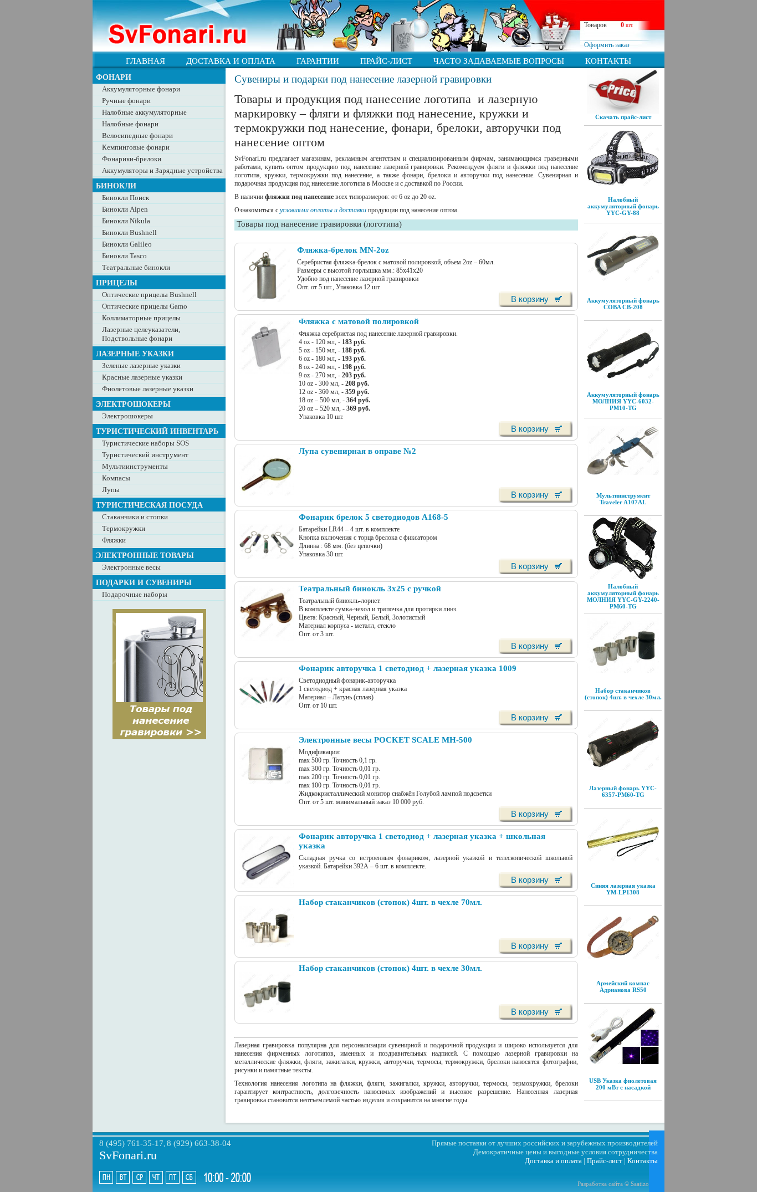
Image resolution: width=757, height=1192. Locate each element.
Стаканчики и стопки (135, 517)
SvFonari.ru (128, 1155)
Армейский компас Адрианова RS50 (622, 986)
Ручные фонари (126, 100)
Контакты (642, 1161)
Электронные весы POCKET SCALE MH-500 (385, 739)
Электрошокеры (127, 416)
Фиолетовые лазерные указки (147, 389)
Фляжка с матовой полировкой (359, 321)
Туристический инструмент (145, 455)
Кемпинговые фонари (136, 147)
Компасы (116, 478)
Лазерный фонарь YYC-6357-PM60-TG (623, 791)
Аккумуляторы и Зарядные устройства (162, 170)
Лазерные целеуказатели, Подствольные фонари (141, 333)
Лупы (111, 489)
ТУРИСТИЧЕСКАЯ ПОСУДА (149, 504)
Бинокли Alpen (125, 209)
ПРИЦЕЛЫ (116, 282)
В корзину (530, 299)
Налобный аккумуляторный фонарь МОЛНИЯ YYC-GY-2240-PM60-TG (623, 596)
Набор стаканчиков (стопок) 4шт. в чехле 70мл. (390, 902)
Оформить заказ (607, 45)
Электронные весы (131, 567)
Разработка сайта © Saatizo (613, 1183)
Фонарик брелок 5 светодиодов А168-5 (373, 517)
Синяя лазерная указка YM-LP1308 (623, 889)
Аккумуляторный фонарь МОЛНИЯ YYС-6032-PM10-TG (623, 401)
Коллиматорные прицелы (141, 318)
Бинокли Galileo (127, 244)
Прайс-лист (604, 1161)
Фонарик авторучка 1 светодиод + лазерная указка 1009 (407, 668)
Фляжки (114, 540)
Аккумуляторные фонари (141, 89)
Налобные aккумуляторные (144, 112)
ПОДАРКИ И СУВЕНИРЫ (144, 582)
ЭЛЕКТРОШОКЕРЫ (133, 404)
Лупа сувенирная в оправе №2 (357, 451)
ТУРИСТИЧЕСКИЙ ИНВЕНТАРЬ (157, 431)
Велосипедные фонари (137, 135)
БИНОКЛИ (116, 185)
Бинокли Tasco (124, 256)
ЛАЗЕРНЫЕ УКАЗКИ (135, 353)
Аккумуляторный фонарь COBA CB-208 (623, 303)
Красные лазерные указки (142, 377)
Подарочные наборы (134, 594)
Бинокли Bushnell (129, 232)
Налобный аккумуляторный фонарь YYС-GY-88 (623, 206)
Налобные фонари (130, 124)
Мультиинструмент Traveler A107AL (623, 498)
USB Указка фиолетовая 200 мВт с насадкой (623, 1084)
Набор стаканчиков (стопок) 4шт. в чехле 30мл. (623, 693)
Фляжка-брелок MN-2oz (343, 249)
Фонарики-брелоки (131, 159)
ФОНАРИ (113, 77)
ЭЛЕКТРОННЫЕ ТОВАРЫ (145, 555)
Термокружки (123, 528)
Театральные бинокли (136, 267)
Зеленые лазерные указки (141, 365)
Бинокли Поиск (125, 197)
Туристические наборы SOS (145, 443)
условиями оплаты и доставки (323, 210)
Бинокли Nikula (126, 221)
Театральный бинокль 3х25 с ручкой (370, 588)
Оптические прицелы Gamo (144, 306)
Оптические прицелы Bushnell (149, 294)
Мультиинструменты (135, 466)
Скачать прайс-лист (623, 117)
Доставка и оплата (553, 1161)
